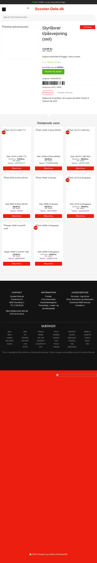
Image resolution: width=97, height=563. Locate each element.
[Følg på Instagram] (8, 376)
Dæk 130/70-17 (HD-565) (80, 156)
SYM (25, 344)
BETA (10, 335)
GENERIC (56, 335)
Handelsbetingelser (48, 302)
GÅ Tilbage (87, 27)
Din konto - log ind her (80, 296)
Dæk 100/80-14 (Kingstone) (48, 252)
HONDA (9, 338)
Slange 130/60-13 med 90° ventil (16, 252)
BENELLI (87, 332)
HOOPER (25, 338)
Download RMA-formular (80, 302)
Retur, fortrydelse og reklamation (80, 299)
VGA (40, 347)
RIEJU (87, 341)
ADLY (10, 332)
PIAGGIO (71, 341)
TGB (71, 344)
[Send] (92, 17)
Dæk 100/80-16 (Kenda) (48, 204)
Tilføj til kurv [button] (17, 168)
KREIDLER (72, 338)
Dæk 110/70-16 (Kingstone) (80, 204)
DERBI (40, 335)
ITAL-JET (40, 338)
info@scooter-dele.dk (19, 311)
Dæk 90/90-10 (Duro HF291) (16, 204)
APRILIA (41, 332)
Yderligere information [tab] (65, 92)
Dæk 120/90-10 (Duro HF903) (48, 156)
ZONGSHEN (72, 347)
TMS (87, 344)
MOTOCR (25, 341)
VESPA (25, 347)
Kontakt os (80, 305)
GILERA (72, 335)
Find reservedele (48, 299)
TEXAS (56, 344)
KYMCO (87, 338)
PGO (56, 341)
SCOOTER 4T (41, 344)
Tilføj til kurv (53, 72)
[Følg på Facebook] (2, 376)
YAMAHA (56, 347)
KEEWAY (56, 338)
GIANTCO (87, 335)
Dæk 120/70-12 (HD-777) (16, 156)
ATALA (56, 332)
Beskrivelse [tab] (48, 92)
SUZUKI (9, 344)
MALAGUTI (10, 341)
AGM (25, 332)
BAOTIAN (71, 332)
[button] (4, 9)
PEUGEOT (40, 341)
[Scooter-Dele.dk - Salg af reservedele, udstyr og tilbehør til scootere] (48, 9)
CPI (25, 335)
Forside (48, 296)
